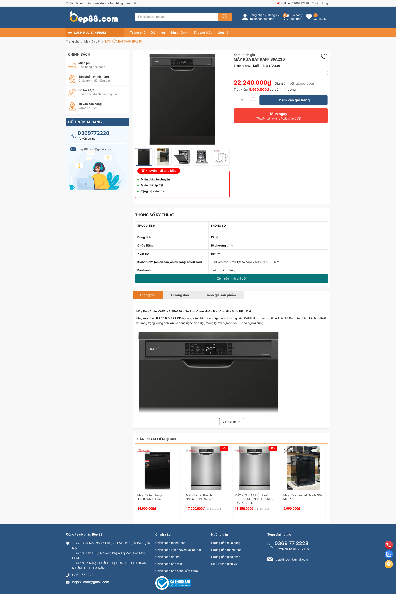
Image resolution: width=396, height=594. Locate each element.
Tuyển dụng (320, 3)
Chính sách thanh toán (170, 542)
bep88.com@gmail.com (90, 582)
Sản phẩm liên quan (156, 439)
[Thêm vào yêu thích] (325, 56)
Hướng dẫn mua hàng (225, 542)
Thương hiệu (202, 32)
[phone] (389, 548)
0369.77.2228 (83, 575)
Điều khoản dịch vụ (224, 564)
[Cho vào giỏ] (157, 457)
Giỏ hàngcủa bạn (296, 16)
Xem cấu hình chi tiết (231, 278)
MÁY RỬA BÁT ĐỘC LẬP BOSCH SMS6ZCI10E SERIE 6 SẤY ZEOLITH (254, 499)
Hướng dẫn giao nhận (225, 556)
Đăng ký (273, 15)
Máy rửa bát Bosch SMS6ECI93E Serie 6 (199, 497)
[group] (182, 99)
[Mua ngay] (157, 477)
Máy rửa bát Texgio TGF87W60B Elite (150, 497)
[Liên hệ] (389, 568)
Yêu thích (320, 19)
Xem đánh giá (244, 55)
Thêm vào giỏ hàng (293, 100)
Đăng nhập (257, 15)
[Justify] (224, 17)
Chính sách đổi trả (167, 556)
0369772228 (300, 3)
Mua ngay (278, 116)
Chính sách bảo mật (168, 564)
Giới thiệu (158, 32)
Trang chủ (137, 32)
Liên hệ (222, 32)
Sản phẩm (177, 32)
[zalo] (389, 557)
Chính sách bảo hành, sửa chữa (176, 571)
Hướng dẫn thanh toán (226, 549)
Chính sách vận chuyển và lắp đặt (178, 549)
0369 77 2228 (292, 543)
